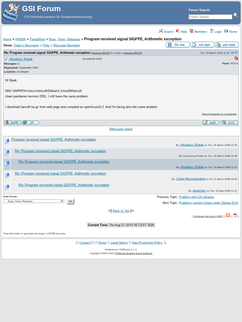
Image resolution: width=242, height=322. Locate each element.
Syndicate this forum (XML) (208, 216)
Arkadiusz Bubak (21, 59)
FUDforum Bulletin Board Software (133, 253)
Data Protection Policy (147, 242)
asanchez (199, 190)
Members (200, 31)
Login (217, 31)
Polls (46, 45)
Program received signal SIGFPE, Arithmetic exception (53, 139)
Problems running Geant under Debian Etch (208, 203)
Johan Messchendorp (190, 179)
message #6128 (101, 53)
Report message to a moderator (219, 114)
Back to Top (121, 211)
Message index (121, 129)
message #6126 (132, 53)
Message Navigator (66, 45)
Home (232, 31)
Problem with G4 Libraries (196, 197)
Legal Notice (119, 242)
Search (168, 31)
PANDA (20, 39)
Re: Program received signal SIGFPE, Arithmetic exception (47, 52)
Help (183, 31)
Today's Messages (26, 45)
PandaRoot (37, 39)
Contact (84, 242)
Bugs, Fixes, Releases (64, 39)
